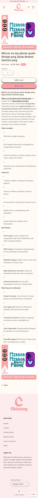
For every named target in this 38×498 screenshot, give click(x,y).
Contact (6, 428)
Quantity (4, 69)
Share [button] (6, 385)
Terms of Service (10, 441)
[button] (4, 7)
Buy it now (19, 86)
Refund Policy (9, 437)
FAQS (5, 446)
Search (6, 423)
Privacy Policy (9, 432)
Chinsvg (21, 494)
